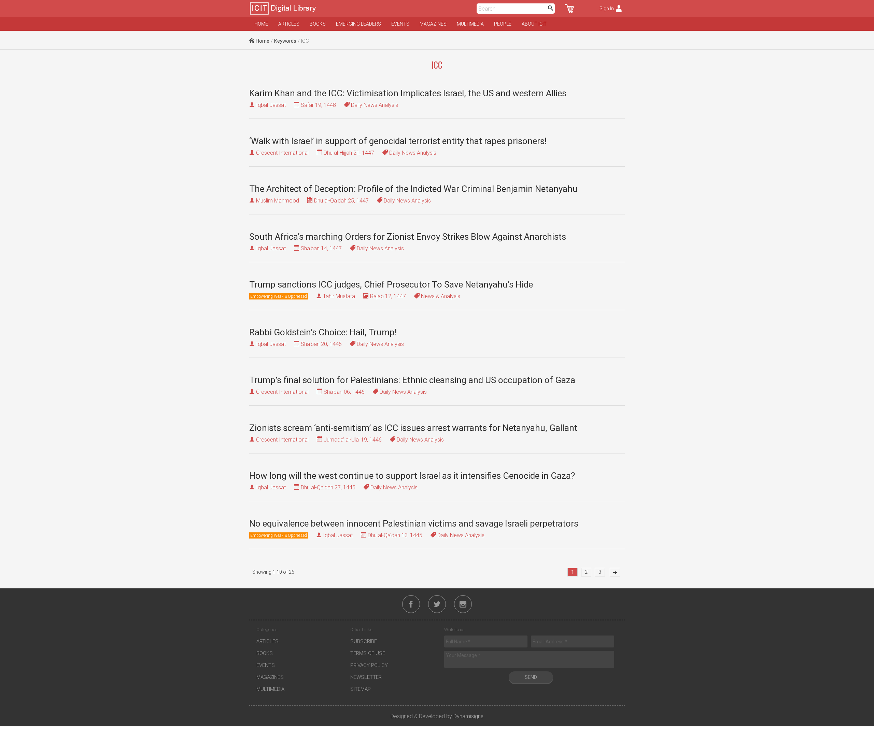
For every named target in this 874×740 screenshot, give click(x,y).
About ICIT (534, 24)
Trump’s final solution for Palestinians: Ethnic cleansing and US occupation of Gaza (412, 380)
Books (318, 24)
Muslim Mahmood (277, 200)
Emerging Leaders (358, 24)
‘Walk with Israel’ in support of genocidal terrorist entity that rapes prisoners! (398, 141)
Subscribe (363, 641)
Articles (288, 24)
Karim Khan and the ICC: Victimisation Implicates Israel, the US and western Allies (407, 93)
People (502, 24)
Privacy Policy (369, 665)
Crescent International (282, 153)
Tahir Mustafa (339, 296)
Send (531, 677)
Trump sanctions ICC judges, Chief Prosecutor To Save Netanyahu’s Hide (391, 284)
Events (400, 24)
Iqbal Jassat (271, 105)
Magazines (433, 24)
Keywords (285, 41)
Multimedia (470, 24)
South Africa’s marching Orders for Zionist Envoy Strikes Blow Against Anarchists (407, 237)
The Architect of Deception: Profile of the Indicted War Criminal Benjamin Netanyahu (413, 189)
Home (261, 24)
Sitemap (360, 689)
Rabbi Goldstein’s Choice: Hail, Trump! (323, 332)
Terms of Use (367, 653)
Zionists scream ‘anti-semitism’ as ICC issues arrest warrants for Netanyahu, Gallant (413, 428)
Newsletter (366, 677)
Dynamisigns (468, 716)
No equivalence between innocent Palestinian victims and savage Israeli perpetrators (413, 523)
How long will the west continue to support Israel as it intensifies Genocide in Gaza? (412, 476)
